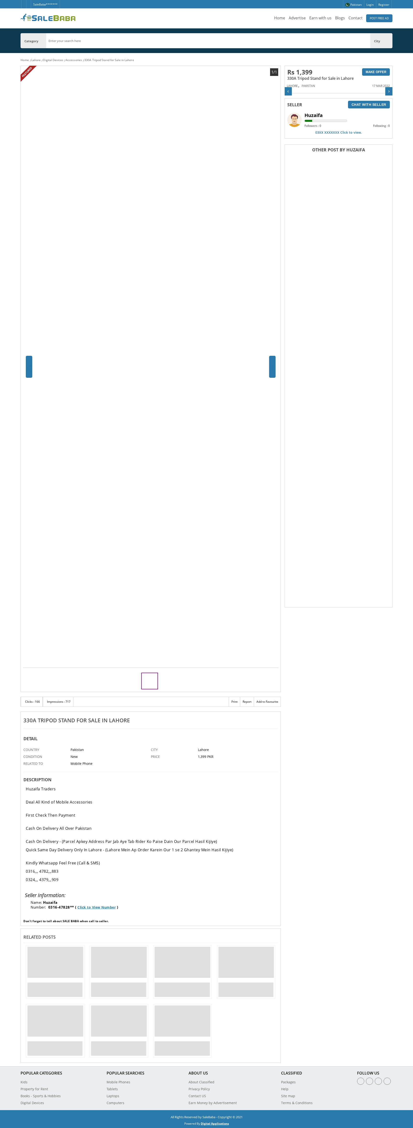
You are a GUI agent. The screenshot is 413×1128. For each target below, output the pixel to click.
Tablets (112, 1089)
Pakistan (308, 86)
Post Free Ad (379, 18)
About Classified (201, 1082)
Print (234, 702)
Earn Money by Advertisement (213, 1103)
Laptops (113, 1096)
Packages (288, 1082)
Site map (288, 1096)
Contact (355, 18)
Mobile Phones (118, 1082)
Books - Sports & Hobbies (41, 1096)
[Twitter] (28, 2)
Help (284, 1089)
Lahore (36, 60)
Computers (115, 1103)
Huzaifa (313, 115)
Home (279, 18)
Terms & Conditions (297, 1103)
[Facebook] (23, 2)
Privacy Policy (199, 1089)
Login (370, 5)
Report (247, 702)
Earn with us (320, 18)
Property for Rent (34, 1089)
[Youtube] (387, 1081)
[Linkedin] (378, 1081)
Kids (24, 1082)
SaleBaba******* (45, 4)
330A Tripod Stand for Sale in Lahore (109, 60)
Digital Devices (53, 60)
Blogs (340, 18)
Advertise (297, 18)
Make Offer (376, 72)
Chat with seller (369, 104)
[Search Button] (390, 40)
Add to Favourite (267, 702)
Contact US (197, 1096)
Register (383, 5)
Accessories (74, 60)
